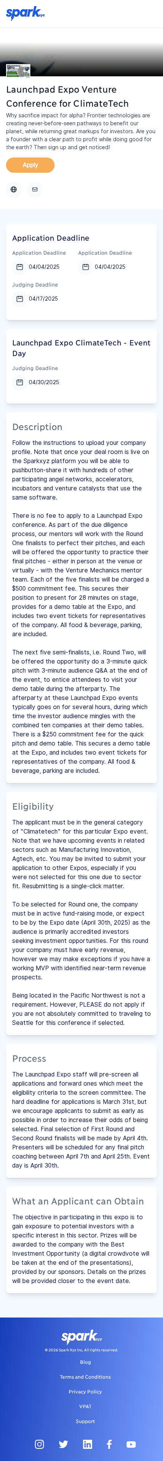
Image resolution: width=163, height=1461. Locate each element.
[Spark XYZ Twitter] (63, 1444)
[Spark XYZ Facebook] (109, 1444)
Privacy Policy (85, 1391)
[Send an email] (34, 189)
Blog (85, 1362)
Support (85, 1421)
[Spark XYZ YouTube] (131, 1444)
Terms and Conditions (85, 1376)
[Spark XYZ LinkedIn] (87, 1444)
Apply (30, 165)
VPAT (85, 1406)
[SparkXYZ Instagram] (39, 1444)
